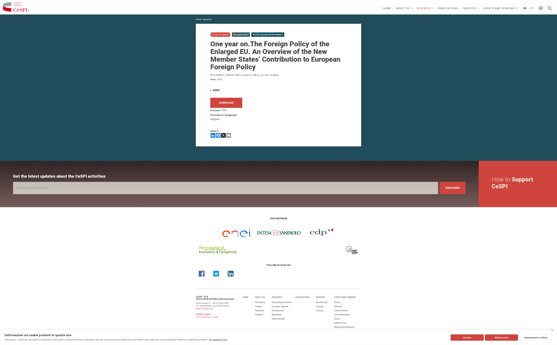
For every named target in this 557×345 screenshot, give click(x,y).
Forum (337, 319)
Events (337, 302)
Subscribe (452, 187)
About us (403, 8)
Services (470, 8)
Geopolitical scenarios (282, 302)
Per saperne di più (218, 339)
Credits (216, 317)
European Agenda (280, 306)
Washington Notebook (344, 327)
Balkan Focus (340, 323)
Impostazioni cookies (535, 337)
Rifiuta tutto (501, 337)
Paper (216, 89)
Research (424, 8)
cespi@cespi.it (208, 309)
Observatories (278, 319)
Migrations (277, 314)
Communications (342, 314)
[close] (552, 330)
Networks (259, 310)
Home (387, 8)
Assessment (322, 302)
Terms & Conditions (203, 317)
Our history (260, 302)
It (531, 8)
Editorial (338, 306)
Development (278, 310)
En (524, 8)
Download (226, 102)
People (258, 306)
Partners (259, 314)
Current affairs (341, 310)
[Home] (16, 7)
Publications (448, 8)
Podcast (319, 310)
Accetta (467, 337)
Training (319, 306)
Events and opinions (499, 8)
